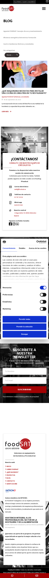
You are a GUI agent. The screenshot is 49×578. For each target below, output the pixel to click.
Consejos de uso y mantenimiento (29, 31)
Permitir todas (24, 319)
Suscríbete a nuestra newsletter (24, 2)
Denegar (24, 334)
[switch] (43, 295)
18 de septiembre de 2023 (12, 99)
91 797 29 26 (18, 197)
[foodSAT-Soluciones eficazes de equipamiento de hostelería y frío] (8, 8)
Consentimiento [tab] (9, 248)
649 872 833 (18, 205)
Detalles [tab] (22, 248)
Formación (32, 37)
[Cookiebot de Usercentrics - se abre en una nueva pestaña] (36, 241)
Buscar (15, 55)
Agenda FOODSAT (10, 31)
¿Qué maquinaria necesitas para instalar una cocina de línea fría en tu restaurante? (24, 92)
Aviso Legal (6, 572)
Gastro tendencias (10, 44)
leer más (5, 111)
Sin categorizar (9, 50)
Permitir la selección (24, 327)
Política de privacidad (19, 572)
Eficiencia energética (11, 37)
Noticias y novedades (26, 44)
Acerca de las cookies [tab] (37, 248)
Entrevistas (23, 37)
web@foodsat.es (20, 189)
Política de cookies (33, 572)
